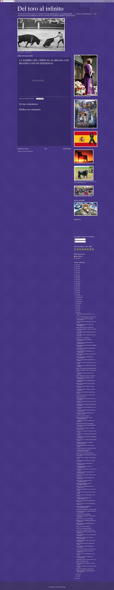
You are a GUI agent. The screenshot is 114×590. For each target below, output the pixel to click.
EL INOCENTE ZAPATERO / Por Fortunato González (86, 509)
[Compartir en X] (40, 99)
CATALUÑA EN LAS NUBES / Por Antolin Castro (85, 530)
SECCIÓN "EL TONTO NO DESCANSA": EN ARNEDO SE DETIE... (84, 413)
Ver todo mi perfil (77, 258)
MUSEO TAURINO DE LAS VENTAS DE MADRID (85, 375)
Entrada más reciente (22, 148)
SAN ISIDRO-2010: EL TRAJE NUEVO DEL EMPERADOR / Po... (84, 343)
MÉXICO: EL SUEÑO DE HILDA (82, 561)
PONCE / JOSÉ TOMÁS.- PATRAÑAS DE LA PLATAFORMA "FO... (84, 357)
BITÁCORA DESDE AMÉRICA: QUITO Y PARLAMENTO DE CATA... (84, 484)
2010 (76, 294)
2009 (76, 578)
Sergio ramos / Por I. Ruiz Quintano (83, 337)
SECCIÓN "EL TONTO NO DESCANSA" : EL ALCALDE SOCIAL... (84, 557)
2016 (76, 283)
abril (77, 310)
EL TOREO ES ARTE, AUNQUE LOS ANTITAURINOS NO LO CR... (83, 451)
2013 (76, 288)
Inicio (45, 148)
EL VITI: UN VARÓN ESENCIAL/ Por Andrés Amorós (86, 316)
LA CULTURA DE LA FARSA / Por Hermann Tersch (85, 549)
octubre (77, 299)
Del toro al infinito (40, 8)
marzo (77, 312)
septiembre (78, 301)
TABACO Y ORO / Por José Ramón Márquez (84, 518)
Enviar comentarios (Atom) (28, 151)
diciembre (78, 295)
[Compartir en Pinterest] (43, 99)
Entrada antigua (67, 148)
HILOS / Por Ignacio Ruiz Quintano (82, 415)
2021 (76, 274)
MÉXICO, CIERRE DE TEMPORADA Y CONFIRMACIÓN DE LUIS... (83, 507)
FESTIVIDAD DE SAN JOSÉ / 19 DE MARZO (84, 423)
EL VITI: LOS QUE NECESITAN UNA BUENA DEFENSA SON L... (84, 319)
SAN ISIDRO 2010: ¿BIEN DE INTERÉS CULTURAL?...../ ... (83, 340)
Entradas (77, 239)
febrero (77, 574)
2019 (76, 277)
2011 (76, 292)
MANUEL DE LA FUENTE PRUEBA (83, 526)
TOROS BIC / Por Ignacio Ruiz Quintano (84, 528)
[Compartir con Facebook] (41, 99)
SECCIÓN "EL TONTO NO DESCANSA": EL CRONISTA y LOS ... (84, 464)
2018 (76, 279)
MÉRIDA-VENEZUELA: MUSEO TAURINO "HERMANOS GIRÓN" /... (84, 418)
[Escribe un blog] (38, 99)
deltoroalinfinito (79, 256)
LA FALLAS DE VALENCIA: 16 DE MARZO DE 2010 (86, 448)
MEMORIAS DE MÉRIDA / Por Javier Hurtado (84, 568)
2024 (76, 268)
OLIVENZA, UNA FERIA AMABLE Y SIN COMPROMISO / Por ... (83, 498)
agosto (77, 303)
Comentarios (78, 241)
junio (77, 306)
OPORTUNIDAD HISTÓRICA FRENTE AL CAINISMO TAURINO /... (84, 481)
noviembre (78, 297)
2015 (76, 285)
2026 (76, 264)
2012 (76, 290)
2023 (76, 270)
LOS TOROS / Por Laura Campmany (83, 514)
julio (77, 305)
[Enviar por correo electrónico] (37, 99)
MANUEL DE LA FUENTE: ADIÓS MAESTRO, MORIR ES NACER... (85, 538)
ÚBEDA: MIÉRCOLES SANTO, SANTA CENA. (85, 327)
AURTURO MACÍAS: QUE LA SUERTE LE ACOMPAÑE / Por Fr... (84, 467)
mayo (77, 308)
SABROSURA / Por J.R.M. (81, 396)
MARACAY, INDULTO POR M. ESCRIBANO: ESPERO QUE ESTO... (84, 443)
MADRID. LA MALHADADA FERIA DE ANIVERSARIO (86, 368)
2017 (76, 281)
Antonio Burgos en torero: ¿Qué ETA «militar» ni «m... (86, 559)
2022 (76, 272)
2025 (76, 266)
